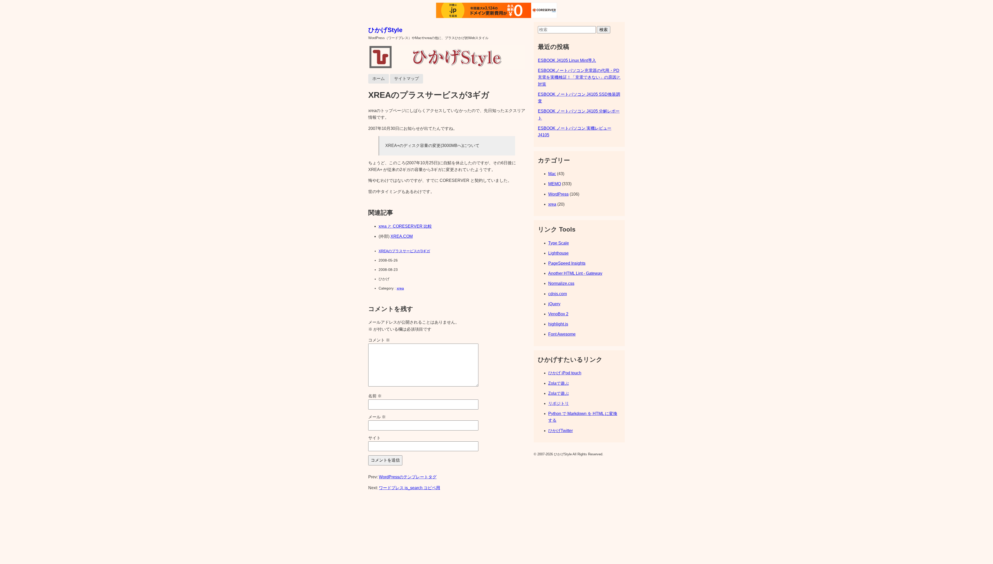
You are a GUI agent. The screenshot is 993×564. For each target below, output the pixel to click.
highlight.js (558, 324)
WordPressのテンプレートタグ (408, 477)
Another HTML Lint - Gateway (575, 273)
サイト (374, 438)
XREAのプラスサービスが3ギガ (404, 251)
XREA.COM (401, 236)
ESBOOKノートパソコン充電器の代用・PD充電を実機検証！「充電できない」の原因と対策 (579, 77)
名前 (375, 396)
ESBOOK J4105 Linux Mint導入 (567, 60)
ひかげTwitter (560, 430)
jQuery (554, 304)
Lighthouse (558, 253)
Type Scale (558, 243)
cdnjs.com (557, 294)
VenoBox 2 (558, 314)
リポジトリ (558, 403)
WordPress (558, 194)
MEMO (554, 184)
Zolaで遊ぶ (558, 383)
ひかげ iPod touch (564, 373)
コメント (379, 340)
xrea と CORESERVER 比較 (405, 226)
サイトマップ (406, 78)
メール (377, 417)
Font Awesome (562, 334)
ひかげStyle (385, 29)
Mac (552, 174)
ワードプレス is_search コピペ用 (409, 488)
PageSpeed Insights (566, 263)
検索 (603, 29)
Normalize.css (561, 283)
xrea (400, 288)
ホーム (378, 78)
